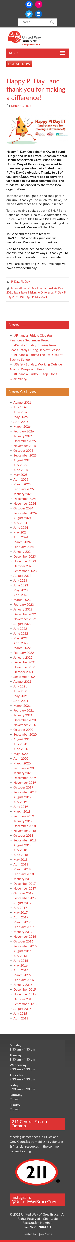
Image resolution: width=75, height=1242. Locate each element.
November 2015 (24, 994)
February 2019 (23, 816)
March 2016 (22, 975)
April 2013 (20, 1018)
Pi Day (15, 281)
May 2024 (20, 532)
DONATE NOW (19, 64)
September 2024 (25, 513)
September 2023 (25, 571)
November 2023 (24, 561)
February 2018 (23, 874)
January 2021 (22, 715)
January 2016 (22, 984)
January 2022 (22, 657)
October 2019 (23, 787)
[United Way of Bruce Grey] (28, 44)
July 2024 (20, 522)
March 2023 (22, 599)
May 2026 (20, 417)
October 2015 (23, 999)
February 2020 (23, 768)
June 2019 (20, 806)
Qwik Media (45, 1234)
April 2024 (20, 537)
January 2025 (22, 494)
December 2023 (24, 556)
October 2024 (23, 508)
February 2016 (23, 980)
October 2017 (23, 893)
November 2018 (24, 830)
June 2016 (20, 960)
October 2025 (23, 450)
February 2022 (23, 652)
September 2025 (25, 455)
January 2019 (22, 821)
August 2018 (22, 845)
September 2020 (25, 734)
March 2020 (22, 763)
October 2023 (23, 566)
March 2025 (22, 484)
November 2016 (24, 936)
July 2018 (20, 850)
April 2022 (20, 643)
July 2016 (20, 956)
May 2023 (20, 590)
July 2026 (20, 407)
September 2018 (25, 840)
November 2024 (24, 503)
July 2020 (20, 744)
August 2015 (22, 1008)
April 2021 (20, 700)
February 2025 (23, 489)
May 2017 (20, 912)
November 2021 (24, 667)
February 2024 (23, 547)
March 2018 (22, 869)
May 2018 (20, 859)
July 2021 (20, 686)
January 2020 (22, 773)
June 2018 (20, 854)
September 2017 (25, 898)
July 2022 (20, 628)
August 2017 (22, 903)
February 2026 (23, 431)
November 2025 (24, 445)
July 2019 (20, 802)
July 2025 (20, 465)
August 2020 (22, 739)
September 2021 (25, 676)
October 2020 (23, 729)
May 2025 (20, 474)
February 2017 (23, 927)
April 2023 (20, 595)
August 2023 (22, 575)
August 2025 (22, 460)
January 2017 (22, 931)
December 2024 (24, 498)
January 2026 (22, 436)
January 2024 (22, 551)
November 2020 (24, 725)
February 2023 (23, 604)
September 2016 (25, 946)
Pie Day (25, 281)
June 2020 (20, 749)
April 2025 (20, 479)
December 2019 (24, 777)
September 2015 (25, 1004)
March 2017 (22, 922)
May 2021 (20, 696)
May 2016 (20, 965)
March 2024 (22, 542)
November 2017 (24, 888)
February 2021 (23, 710)
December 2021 (24, 662)
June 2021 (20, 691)
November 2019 (24, 782)
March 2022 (22, 648)
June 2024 (20, 527)
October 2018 (23, 835)
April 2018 (20, 864)
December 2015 (24, 989)
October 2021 (23, 672)
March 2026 (22, 426)
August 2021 (22, 681)
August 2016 (22, 951)
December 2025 (24, 441)
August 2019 (22, 797)
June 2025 (20, 470)
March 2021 (22, 705)
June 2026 (20, 412)
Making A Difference (40, 292)
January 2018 (22, 879)
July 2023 (20, 580)
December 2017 (24, 883)
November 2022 (24, 619)
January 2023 (22, 609)
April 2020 (20, 758)
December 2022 (24, 614)
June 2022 (20, 633)
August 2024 (22, 518)
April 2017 (20, 917)
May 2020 (20, 753)
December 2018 (24, 826)
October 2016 (23, 941)
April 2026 (20, 421)
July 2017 (20, 907)
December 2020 (24, 720)
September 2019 (25, 792)
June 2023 (20, 585)
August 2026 (22, 402)
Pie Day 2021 (39, 297)
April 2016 (20, 970)
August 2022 (22, 624)
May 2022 (20, 638)
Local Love (20, 292)
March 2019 (22, 811)
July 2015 (20, 1013)
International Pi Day (23, 288)
